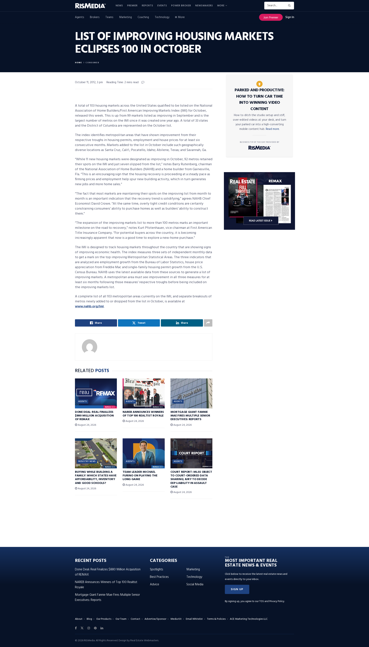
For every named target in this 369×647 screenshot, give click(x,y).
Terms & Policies (216, 619)
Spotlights (156, 569)
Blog (89, 619)
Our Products (103, 619)
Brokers (95, 17)
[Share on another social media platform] (208, 323)
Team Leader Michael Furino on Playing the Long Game (140, 475)
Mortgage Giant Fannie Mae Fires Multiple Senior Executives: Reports (190, 416)
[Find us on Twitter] (82, 628)
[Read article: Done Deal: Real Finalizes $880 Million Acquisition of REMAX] (96, 393)
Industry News (87, 461)
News (119, 6)
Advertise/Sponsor (155, 619)
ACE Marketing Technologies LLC (249, 619)
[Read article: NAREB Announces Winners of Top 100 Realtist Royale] (144, 393)
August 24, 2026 (86, 425)
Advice (154, 584)
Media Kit (176, 619)
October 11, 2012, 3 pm (89, 82)
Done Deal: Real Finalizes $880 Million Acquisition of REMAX (94, 416)
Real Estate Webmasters (144, 640)
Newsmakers (204, 6)
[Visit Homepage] (92, 6)
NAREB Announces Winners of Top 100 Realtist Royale (143, 414)
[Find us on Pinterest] (95, 628)
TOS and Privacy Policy (271, 601)
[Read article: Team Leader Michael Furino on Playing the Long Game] (144, 453)
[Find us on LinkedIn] (102, 628)
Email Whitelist (194, 619)
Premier (132, 6)
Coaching (143, 17)
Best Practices (159, 577)
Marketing (125, 17)
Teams (109, 17)
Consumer (92, 62)
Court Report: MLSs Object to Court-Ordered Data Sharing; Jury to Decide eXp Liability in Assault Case (191, 479)
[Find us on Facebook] (76, 628)
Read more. (273, 129)
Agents (79, 17)
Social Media (194, 584)
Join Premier (270, 17)
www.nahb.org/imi (89, 306)
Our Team (121, 619)
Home (78, 62)
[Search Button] (290, 5)
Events (162, 6)
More (220, 6)
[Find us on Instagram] (88, 628)
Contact (135, 619)
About (78, 619)
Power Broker (181, 6)
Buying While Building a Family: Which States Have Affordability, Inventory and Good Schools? (95, 477)
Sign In (289, 17)
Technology (162, 17)
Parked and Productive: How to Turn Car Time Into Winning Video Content (259, 99)
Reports (147, 6)
